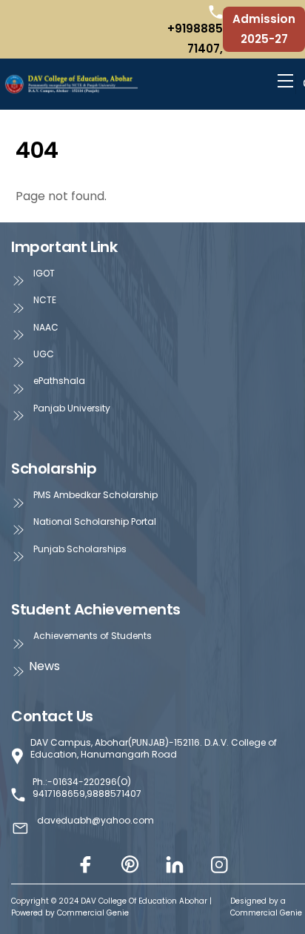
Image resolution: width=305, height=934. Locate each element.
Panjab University (71, 408)
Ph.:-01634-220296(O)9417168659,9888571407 (87, 788)
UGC (43, 354)
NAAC (45, 328)
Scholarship (54, 468)
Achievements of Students (92, 636)
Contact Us (52, 716)
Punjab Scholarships (80, 549)
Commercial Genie (266, 912)
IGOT (44, 273)
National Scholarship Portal (94, 522)
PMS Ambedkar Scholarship (95, 495)
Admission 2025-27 (263, 28)
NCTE (44, 300)
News (44, 666)
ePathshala (59, 381)
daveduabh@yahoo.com (95, 821)
